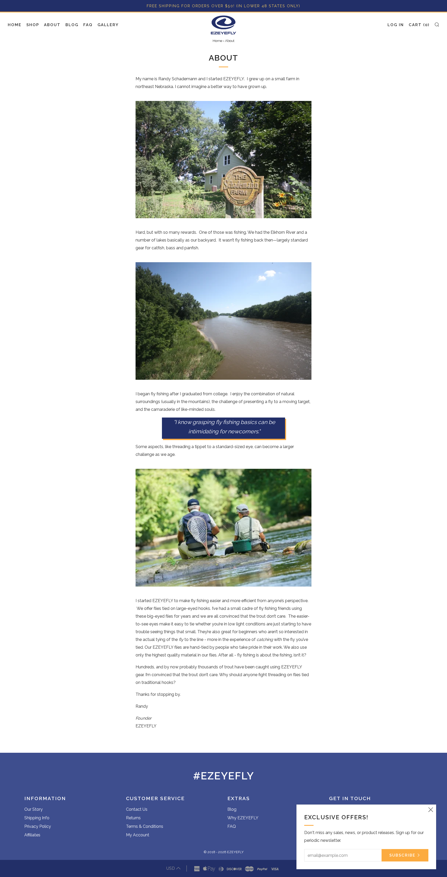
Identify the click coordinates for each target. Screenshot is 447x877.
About (52, 25)
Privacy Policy (37, 826)
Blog (71, 25)
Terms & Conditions (144, 826)
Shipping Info (36, 817)
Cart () (419, 25)
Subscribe (402, 855)
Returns (133, 817)
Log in (396, 25)
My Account (137, 834)
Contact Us (136, 809)
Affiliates (32, 834)
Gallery (108, 25)
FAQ (88, 25)
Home (14, 25)
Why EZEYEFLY (242, 817)
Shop (32, 25)
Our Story (33, 809)
